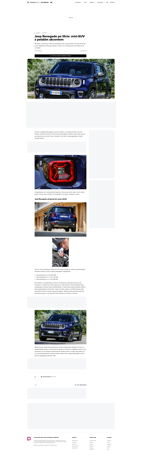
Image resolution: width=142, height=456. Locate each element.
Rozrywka (100, 2)
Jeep (78, 385)
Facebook (109, 440)
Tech (85, 2)
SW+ (107, 2)
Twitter (108, 442)
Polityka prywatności (92, 448)
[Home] (44, 2)
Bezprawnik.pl (75, 448)
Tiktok (108, 448)
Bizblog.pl (74, 444)
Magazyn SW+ (75, 440)
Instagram (109, 444)
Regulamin (92, 446)
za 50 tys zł (43, 355)
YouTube (108, 446)
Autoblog (78, 2)
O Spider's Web (93, 440)
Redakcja (91, 442)
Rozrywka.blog (75, 446)
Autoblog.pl (74, 442)
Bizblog (92, 2)
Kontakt (112, 2)
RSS (108, 449)
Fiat (75, 385)
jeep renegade (82, 385)
